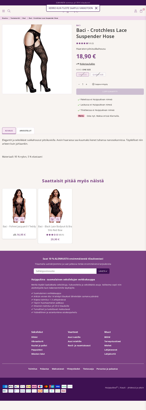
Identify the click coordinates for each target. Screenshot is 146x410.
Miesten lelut (38, 354)
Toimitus (32, 368)
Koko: (83, 69)
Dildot (34, 337)
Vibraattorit (37, 341)
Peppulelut (36, 349)
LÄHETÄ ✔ (103, 271)
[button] (82, 43)
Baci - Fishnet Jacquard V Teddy (19, 226)
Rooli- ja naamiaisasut (79, 345)
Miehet (107, 345)
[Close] (96, 8)
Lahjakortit (110, 354)
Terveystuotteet (112, 341)
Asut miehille (74, 341)
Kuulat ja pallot (39, 345)
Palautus (44, 368)
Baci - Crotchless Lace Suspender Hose (43, 18)
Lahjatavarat (110, 349)
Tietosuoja (88, 368)
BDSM (107, 337)
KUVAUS (9, 130)
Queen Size (98, 74)
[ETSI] (9, 11)
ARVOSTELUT (26, 130)
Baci (24, 18)
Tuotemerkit (15, 18)
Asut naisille (74, 337)
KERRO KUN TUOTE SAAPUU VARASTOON (71, 8)
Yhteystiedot (73, 368)
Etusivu (5, 18)
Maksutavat (58, 368)
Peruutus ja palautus (107, 368)
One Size (83, 74)
